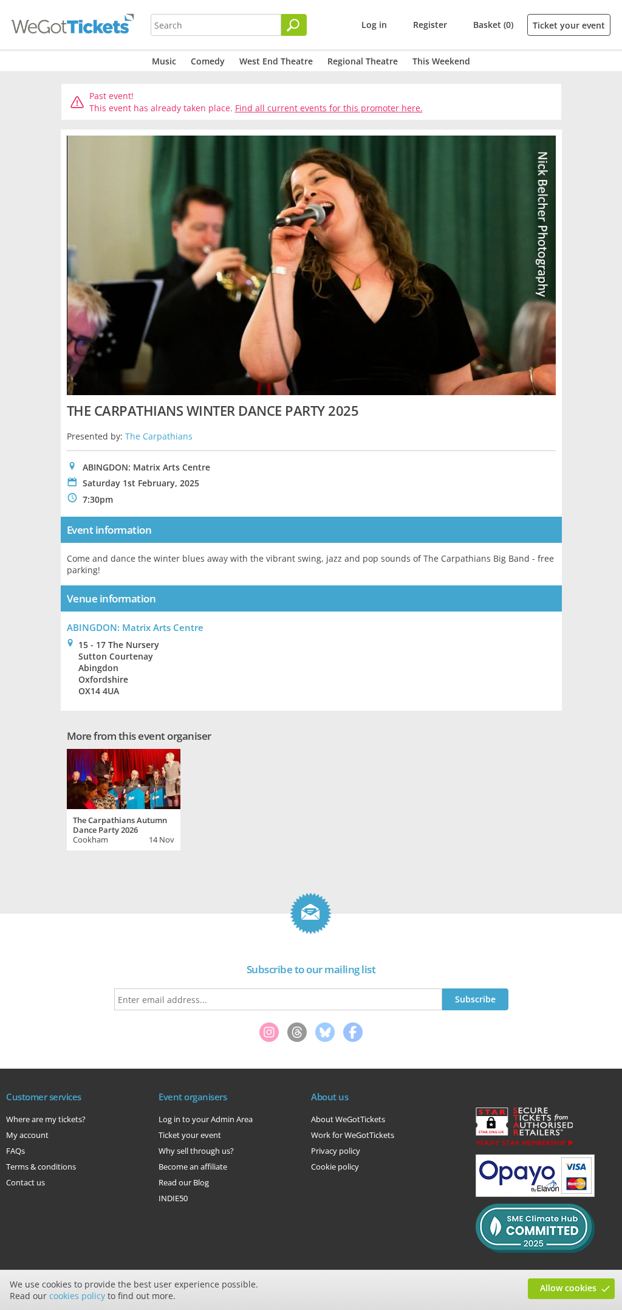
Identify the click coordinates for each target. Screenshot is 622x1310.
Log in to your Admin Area (206, 1119)
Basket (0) (493, 24)
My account (27, 1134)
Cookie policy (335, 1166)
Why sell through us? (196, 1150)
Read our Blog (184, 1182)
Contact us (25, 1182)
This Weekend (441, 61)
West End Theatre (276, 61)
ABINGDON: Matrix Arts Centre (135, 627)
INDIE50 (173, 1198)
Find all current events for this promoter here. (329, 108)
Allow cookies (568, 1288)
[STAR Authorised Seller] (524, 1144)
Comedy (208, 61)
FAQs (15, 1150)
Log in (374, 24)
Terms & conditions (41, 1166)
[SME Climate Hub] (535, 1249)
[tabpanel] (123, 798)
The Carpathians (159, 436)
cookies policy (77, 1295)
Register (430, 24)
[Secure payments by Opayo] (535, 1193)
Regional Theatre (362, 61)
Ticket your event (569, 25)
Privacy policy (335, 1150)
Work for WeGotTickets (352, 1134)
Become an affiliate (193, 1166)
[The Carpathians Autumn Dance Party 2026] (123, 777)
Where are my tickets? (46, 1119)
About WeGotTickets (348, 1119)
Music (164, 61)
